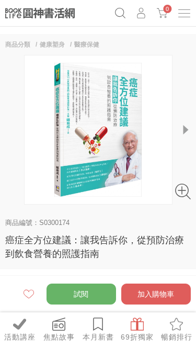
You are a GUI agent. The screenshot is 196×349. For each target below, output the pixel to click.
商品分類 (17, 44)
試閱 (81, 294)
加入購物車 (155, 294)
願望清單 (29, 294)
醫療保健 (86, 44)
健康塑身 (52, 44)
